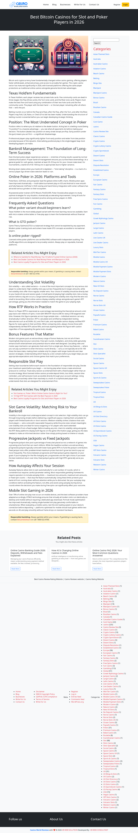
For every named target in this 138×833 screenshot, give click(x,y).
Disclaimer (40, 691)
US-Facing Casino (100, 436)
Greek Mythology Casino (103, 218)
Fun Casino (97, 204)
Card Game (98, 122)
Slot (94, 344)
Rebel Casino (98, 329)
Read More (15, 569)
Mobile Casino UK (100, 262)
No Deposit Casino (100, 291)
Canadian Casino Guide (102, 117)
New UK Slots (98, 286)
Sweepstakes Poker (101, 387)
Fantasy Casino (99, 189)
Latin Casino (98, 233)
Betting (96, 78)
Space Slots (98, 373)
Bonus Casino (98, 97)
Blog (54, 4)
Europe (96, 175)
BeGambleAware (17, 274)
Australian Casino (100, 64)
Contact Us (94, 4)
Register (117, 4)
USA (95, 440)
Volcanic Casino (99, 455)
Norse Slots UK (99, 305)
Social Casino (98, 358)
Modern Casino (99, 276)
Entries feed (76, 697)
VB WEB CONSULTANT (99, 830)
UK (94, 402)
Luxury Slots (98, 247)
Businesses (65, 4)
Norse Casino (98, 295)
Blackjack (97, 88)
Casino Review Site (100, 131)
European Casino (100, 180)
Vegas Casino (98, 445)
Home (46, 4)
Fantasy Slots (98, 194)
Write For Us (79, 4)
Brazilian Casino (99, 107)
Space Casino (98, 363)
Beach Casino (98, 73)
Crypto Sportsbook (101, 151)
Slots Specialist (99, 353)
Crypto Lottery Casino (102, 146)
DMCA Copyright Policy (45, 694)
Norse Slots (98, 300)
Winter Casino (99, 469)
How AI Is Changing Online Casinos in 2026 (65, 551)
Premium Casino (100, 324)
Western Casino (99, 465)
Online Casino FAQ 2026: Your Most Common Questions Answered (107, 553)
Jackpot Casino (99, 223)
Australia (97, 59)
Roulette (96, 334)
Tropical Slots (98, 397)
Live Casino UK (99, 238)
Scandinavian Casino (101, 339)
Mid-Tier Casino (99, 252)
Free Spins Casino (100, 199)
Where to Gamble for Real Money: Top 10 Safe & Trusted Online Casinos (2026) (45, 257)
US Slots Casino (99, 426)
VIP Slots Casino (99, 450)
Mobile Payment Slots (102, 271)
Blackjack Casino (100, 93)
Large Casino (98, 228)
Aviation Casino (99, 69)
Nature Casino (99, 281)
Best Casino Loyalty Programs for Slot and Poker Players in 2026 (40, 262)
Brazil (95, 102)
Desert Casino (99, 155)
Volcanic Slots (99, 460)
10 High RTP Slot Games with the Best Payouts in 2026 (35, 396)
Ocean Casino (99, 310)
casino (96, 126)
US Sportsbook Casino (102, 431)
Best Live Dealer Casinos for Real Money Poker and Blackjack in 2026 (41, 259)
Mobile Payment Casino (103, 267)
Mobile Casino (99, 257)
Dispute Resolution (101, 165)
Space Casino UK (100, 368)
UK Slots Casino (99, 421)
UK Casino (97, 411)
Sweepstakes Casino (101, 382)
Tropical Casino (99, 392)
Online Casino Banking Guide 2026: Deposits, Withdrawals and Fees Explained (28, 553)
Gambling (97, 209)
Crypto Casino (99, 141)
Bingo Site (97, 83)
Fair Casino (97, 184)
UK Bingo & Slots (100, 407)
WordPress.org (77, 702)
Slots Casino (98, 349)
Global (96, 213)
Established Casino (101, 170)
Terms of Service (42, 699)
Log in (73, 694)
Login (125, 4)
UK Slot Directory (100, 416)
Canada (96, 112)
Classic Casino (99, 136)
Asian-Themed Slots (101, 54)
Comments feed (77, 699)
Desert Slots (98, 160)
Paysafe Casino (99, 315)
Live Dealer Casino (100, 242)
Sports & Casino (99, 378)
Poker (95, 320)
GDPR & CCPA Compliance (46, 697)
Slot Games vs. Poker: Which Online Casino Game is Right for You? (40, 393)
